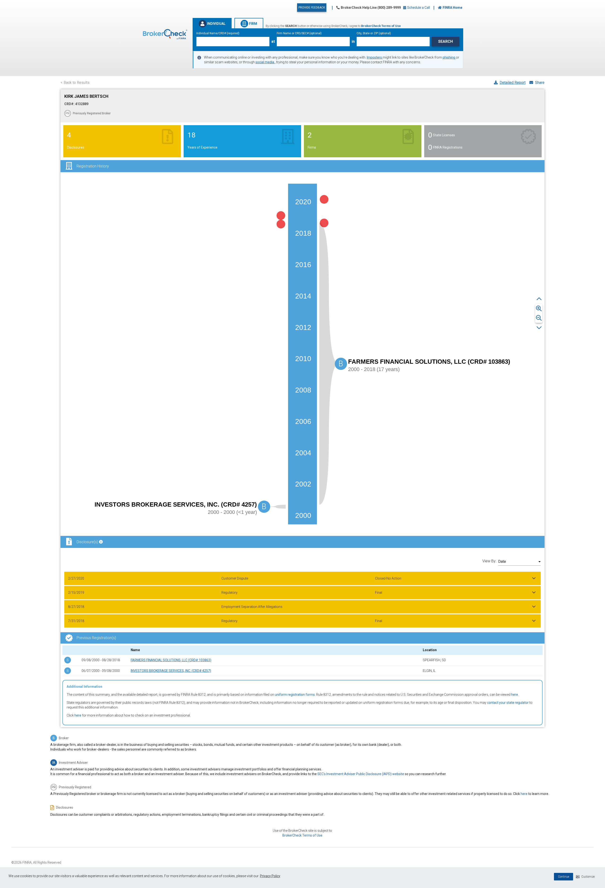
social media (265, 62)
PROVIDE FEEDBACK (311, 7)
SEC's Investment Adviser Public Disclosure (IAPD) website (360, 774)
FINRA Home (452, 7)
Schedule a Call (418, 7)
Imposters (375, 57)
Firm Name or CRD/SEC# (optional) (299, 33)
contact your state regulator (508, 702)
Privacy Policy (270, 876)
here (514, 694)
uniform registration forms (295, 694)
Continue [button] (563, 876)
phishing (449, 57)
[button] (585, 876)
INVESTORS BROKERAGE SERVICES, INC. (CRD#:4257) (171, 671)
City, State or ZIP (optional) (374, 33)
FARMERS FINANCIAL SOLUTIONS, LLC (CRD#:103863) (171, 660)
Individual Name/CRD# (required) (217, 33)
